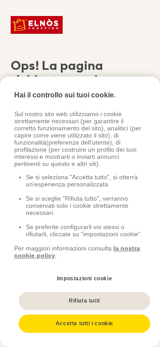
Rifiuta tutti (84, 301)
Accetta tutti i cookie (84, 323)
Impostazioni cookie (84, 278)
